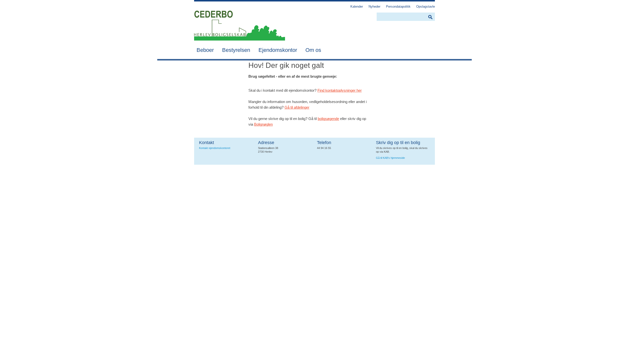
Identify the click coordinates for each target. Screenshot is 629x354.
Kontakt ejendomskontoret (214, 148)
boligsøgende (328, 119)
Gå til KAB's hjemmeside (390, 157)
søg (430, 17)
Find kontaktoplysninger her (339, 90)
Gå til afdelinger (297, 107)
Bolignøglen (263, 124)
